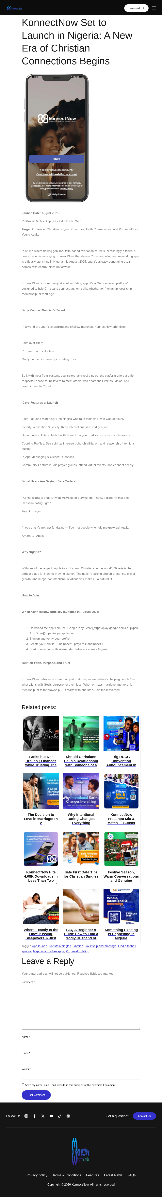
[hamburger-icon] (154, 8)
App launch (39, 946)
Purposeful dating (77, 951)
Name (26, 1037)
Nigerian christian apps (48, 951)
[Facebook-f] (34, 1116)
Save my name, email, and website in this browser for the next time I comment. (70, 1085)
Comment (28, 982)
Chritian (78, 946)
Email (26, 1053)
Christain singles (60, 946)
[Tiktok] (59, 1116)
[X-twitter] (43, 1116)
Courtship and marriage (100, 946)
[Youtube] (51, 1116)
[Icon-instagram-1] (26, 1116)
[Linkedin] (68, 1116)
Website (26, 1069)
